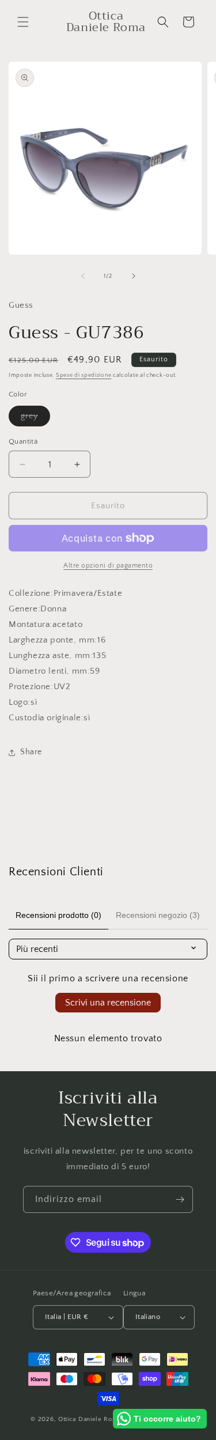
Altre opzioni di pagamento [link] (108, 565)
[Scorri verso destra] (133, 276)
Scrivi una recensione (108, 1002)
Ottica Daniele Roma (89, 1419)
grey (35, 418)
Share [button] (31, 752)
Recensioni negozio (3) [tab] (158, 915)
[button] (23, 22)
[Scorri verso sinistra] (83, 276)
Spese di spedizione (83, 375)
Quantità (23, 441)
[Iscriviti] (179, 1199)
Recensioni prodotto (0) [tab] (58, 915)
